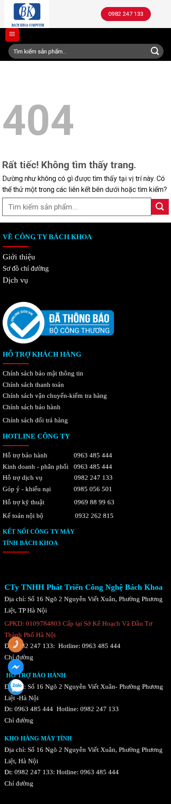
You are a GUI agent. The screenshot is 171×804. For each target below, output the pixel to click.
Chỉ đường (18, 783)
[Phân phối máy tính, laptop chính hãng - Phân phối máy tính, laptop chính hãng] (46, 14)
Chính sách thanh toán (33, 384)
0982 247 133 (93, 477)
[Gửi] (155, 51)
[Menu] (12, 35)
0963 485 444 (93, 455)
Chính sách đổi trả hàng (35, 420)
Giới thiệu (19, 256)
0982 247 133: (34, 772)
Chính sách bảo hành (32, 407)
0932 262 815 (94, 515)
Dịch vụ (15, 280)
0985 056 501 (93, 488)
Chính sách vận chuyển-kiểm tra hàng (55, 395)
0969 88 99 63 (94, 502)
